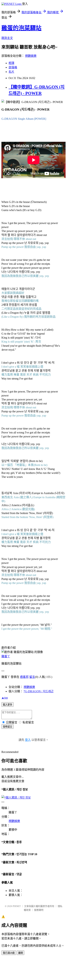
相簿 (11, 63)
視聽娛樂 (30, 55)
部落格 (13, 67)
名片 (11, 71)
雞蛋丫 (5, 656)
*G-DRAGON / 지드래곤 (39, 691)
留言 (32, 676)
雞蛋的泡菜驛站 (21, 28)
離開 (20, 953)
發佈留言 (7, 726)
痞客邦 (24, 676)
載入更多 (7, 704)
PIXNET (17, 906)
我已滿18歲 (9, 953)
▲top (4, 697)
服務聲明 (38, 910)
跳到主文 (7, 38)
